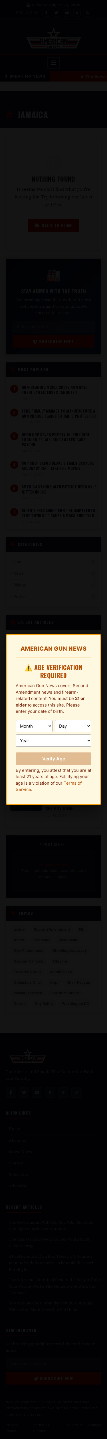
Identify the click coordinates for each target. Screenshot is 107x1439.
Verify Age (53, 759)
